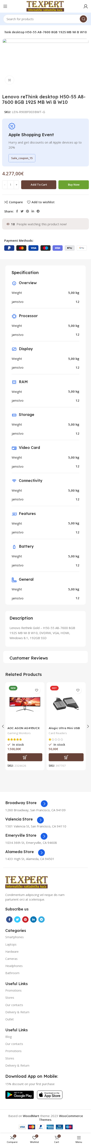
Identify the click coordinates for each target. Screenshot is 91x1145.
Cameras (11, 959)
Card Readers (58, 733)
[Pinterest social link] (27, 211)
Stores (9, 998)
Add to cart (39, 184)
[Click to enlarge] (9, 80)
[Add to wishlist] (36, 690)
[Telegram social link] (38, 211)
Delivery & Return (17, 1012)
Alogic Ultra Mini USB (64, 728)
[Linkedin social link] (32, 211)
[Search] (83, 18)
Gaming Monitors (19, 733)
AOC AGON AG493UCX (23, 728)
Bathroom (12, 973)
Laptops (11, 944)
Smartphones (14, 937)
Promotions (13, 990)
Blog (8, 1037)
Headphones (14, 966)
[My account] (85, 6)
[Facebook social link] (17, 211)
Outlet (9, 1019)
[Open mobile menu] (5, 6)
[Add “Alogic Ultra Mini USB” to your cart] (66, 757)
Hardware (12, 952)
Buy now (74, 184)
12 (77, 301)
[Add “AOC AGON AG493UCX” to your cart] (24, 757)
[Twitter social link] (22, 211)
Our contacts (14, 1005)
